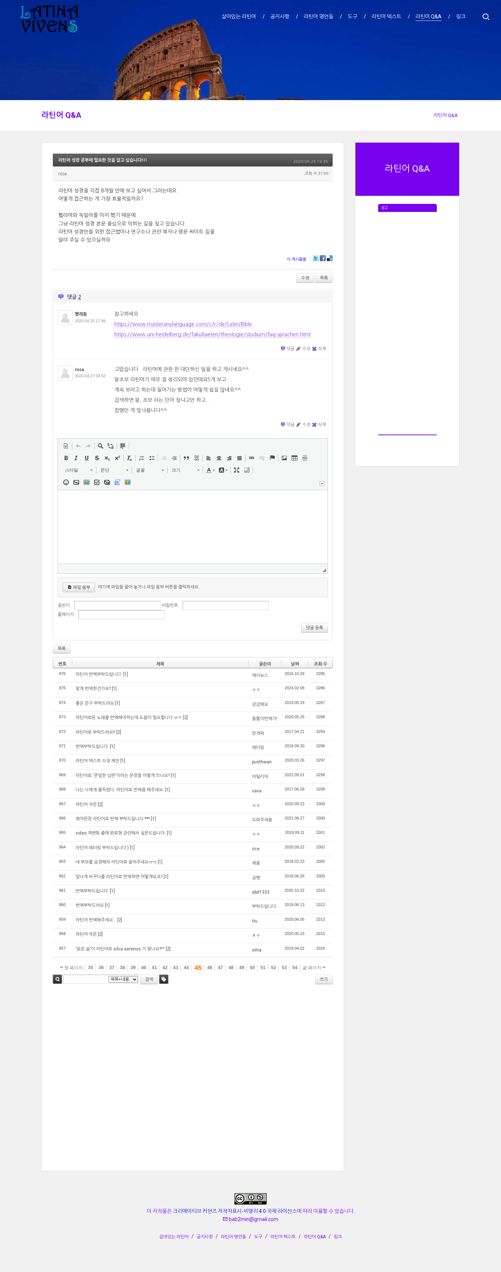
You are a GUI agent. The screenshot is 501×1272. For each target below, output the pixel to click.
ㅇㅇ (256, 689)
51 (263, 967)
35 (90, 967)
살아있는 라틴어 (174, 1236)
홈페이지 (66, 614)
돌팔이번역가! (264, 718)
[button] (66, 446)
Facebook (323, 258)
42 (165, 967)
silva (257, 950)
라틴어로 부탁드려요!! (95, 732)
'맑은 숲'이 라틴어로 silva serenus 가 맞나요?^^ (120, 949)
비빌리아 (260, 776)
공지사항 (205, 1236)
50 (252, 967)
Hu (254, 921)
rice (256, 848)
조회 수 (320, 664)
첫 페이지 (73, 967)
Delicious (330, 258)
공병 (256, 877)
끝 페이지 (312, 967)
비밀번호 (170, 605)
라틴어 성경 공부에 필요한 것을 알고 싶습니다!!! (102, 160)
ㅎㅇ (256, 935)
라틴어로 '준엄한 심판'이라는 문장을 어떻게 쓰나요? (123, 775)
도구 (258, 1236)
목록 (324, 278)
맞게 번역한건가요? (93, 688)
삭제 (322, 349)
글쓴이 (64, 605)
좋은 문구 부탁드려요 (95, 703)
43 (175, 967)
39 (133, 967)
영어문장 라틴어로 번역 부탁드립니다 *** (113, 818)
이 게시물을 (296, 259)
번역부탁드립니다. (92, 746)
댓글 (290, 349)
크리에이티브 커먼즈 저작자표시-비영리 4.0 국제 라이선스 (235, 1211)
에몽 (256, 863)
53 (284, 967)
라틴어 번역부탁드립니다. (99, 674)
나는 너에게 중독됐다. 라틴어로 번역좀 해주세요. (120, 789)
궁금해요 (260, 704)
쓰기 (324, 979)
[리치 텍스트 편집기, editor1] (193, 527)
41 (154, 967)
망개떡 (258, 733)
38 (122, 967)
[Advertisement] (407, 322)
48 (231, 967)
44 (186, 967)
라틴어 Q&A (61, 115)
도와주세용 (262, 819)
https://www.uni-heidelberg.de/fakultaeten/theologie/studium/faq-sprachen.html (212, 334)
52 (273, 967)
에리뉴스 (260, 675)
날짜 (295, 664)
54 (294, 967)
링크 (338, 1236)
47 (220, 967)
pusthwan (262, 762)
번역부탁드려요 (90, 905)
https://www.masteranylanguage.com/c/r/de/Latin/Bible (183, 324)
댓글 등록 (314, 628)
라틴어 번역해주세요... (96, 920)
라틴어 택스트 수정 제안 (97, 760)
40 (143, 967)
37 (111, 967)
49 (241, 967)
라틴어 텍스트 (283, 1236)
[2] (185, 717)
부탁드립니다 (264, 906)
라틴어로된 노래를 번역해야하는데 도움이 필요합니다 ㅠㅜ (129, 717)
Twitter (316, 258)
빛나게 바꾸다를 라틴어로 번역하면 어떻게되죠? (119, 876)
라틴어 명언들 (233, 1236)
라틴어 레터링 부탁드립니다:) (102, 847)
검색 (57, 979)
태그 (163, 979)
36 (101, 967)
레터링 (258, 747)
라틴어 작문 (86, 804)
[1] (125, 674)
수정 (305, 278)
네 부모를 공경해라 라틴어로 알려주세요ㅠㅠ (116, 862)
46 (209, 967)
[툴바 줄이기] (322, 483)
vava (257, 790)
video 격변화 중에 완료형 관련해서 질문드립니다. (121, 833)
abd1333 (261, 892)
